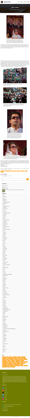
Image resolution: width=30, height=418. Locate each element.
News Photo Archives (6, 294)
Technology (5, 338)
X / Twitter (6, 392)
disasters (4, 225)
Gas (3, 244)
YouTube (6, 390)
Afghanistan (5, 196)
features (4, 240)
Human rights (5, 255)
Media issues (5, 278)
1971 (4, 195)
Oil (3, 298)
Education (4, 233)
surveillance (5, 335)
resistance (11, 365)
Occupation (4, 297)
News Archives (5, 293)
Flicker (5, 396)
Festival (26, 359)
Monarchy (4, 285)
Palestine (23, 363)
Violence (4, 346)
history (23, 360)
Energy (4, 236)
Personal (4, 305)
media (4, 277)
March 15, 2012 (18, 9)
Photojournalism (5, 308)
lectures (4, 271)
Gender (4, 245)
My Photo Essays (5, 287)
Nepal (4, 289)
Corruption (4, 214)
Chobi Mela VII (5, 208)
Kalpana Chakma (5, 267)
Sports (4, 332)
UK (3, 342)
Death (19, 358)
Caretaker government (10, 168)
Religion (4, 317)
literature (26, 361)
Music (4, 286)
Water (4, 350)
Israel (13, 361)
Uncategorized (5, 343)
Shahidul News (7, 2)
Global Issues (5, 248)
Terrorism (4, 339)
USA (3, 345)
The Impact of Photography (5, 185)
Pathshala (4, 302)
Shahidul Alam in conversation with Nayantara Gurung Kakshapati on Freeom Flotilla (15, 189)
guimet (4, 251)
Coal (3, 210)
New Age (4, 290)
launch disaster (22, 160)
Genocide (4, 247)
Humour (4, 256)
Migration (4, 279)
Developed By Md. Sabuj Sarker (15, 416)
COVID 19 (4, 215)
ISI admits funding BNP (4, 166)
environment (5, 237)
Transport (4, 341)
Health (4, 252)
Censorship (4, 203)
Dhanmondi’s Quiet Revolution (5, 188)
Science (4, 321)
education (11, 359)
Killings (4, 268)
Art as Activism (3, 186)
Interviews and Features (6, 264)
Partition (4, 301)
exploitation (5, 238)
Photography (5, 306)
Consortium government (16, 168)
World (4, 351)
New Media (4, 292)
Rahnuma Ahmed (5, 316)
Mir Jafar (4, 283)
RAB (3, 315)
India (4, 260)
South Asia (9, 169)
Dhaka (4, 359)
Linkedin (6, 388)
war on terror (5, 349)
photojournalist (5, 311)
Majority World (5, 275)
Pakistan (4, 300)
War (3, 347)
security (4, 323)
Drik (7, 359)
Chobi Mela (4, 207)
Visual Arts (4, 366)
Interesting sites (5, 262)
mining (4, 282)
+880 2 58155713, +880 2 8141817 (8, 406)
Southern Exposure (6, 331)
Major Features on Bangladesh (7, 274)
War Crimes (13, 366)
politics (6, 169)
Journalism (17, 361)
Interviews (4, 263)
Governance (3, 169)
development (5, 222)
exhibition (21, 359)
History (4, 253)
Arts (3, 198)
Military (4, 281)
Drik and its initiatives (6, 226)
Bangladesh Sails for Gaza (5, 187)
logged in (5, 175)
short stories (5, 327)
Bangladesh (5, 168)
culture (21, 168)
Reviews (4, 320)
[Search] (27, 179)
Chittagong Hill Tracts (6, 206)
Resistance (4, 319)
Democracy (24, 168)
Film (3, 241)
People (4, 304)
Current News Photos (6, 219)
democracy (24, 358)
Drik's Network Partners (6, 229)
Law (3, 270)
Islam (4, 266)
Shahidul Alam (12, 9)
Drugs (4, 230)
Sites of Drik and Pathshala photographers (9, 328)
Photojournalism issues (6, 309)
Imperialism (5, 259)
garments (4, 360)
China (4, 204)
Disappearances (5, 223)
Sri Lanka (4, 334)
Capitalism (4, 200)
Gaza (9, 360)
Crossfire (4, 217)
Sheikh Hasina (5, 326)
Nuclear (4, 296)
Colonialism (5, 211)
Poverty (4, 313)
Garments (4, 243)
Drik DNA (4, 228)
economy (4, 232)
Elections (28, 168)
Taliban (4, 336)
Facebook (6, 394)
